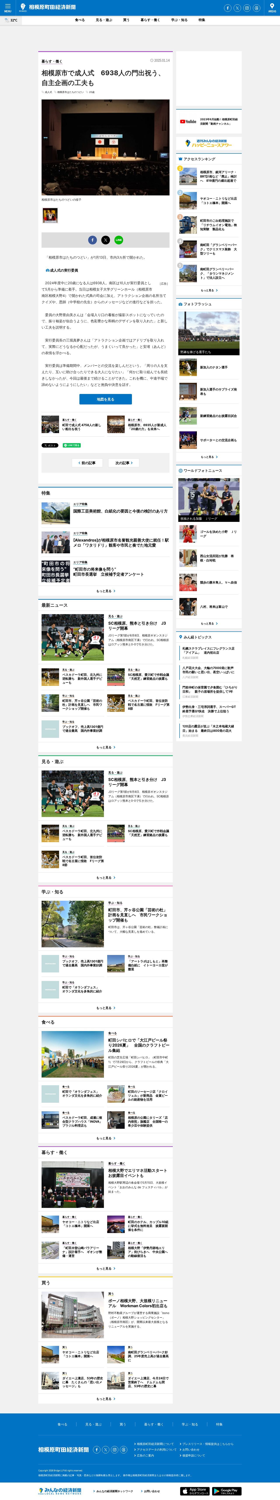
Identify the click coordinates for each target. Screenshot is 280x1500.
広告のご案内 (145, 1455)
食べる (80, 20)
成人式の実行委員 (64, 270)
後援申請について (193, 1455)
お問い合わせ (191, 1449)
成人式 (48, 92)
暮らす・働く (150, 20)
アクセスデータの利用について (157, 1449)
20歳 (91, 92)
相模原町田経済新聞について (155, 1444)
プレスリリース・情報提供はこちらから (208, 1444)
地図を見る (105, 399)
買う (126, 20)
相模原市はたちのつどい (70, 92)
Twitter (237, 8)
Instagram (247, 8)
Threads (256, 8)
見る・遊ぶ (104, 20)
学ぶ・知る (179, 20)
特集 (202, 20)
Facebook (227, 8)
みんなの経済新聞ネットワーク (59, 1491)
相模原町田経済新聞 (47, 7)
